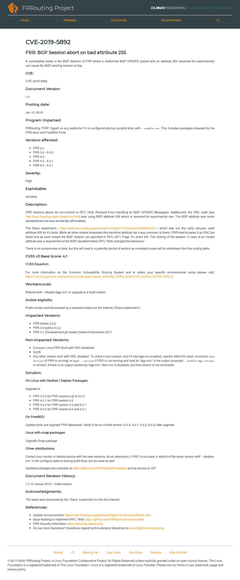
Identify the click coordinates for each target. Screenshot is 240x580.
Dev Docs (135, 552)
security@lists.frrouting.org (146, 528)
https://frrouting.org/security (85, 523)
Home (25, 20)
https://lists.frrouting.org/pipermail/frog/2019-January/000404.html (108, 515)
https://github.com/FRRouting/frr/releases (100, 468)
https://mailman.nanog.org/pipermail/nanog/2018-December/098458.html (108, 228)
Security (156, 552)
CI (217, 20)
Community (118, 20)
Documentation (171, 20)
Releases (70, 20)
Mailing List (90, 552)
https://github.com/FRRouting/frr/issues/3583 (114, 519)
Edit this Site (178, 552)
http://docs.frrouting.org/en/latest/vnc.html (53, 216)
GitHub (58, 552)
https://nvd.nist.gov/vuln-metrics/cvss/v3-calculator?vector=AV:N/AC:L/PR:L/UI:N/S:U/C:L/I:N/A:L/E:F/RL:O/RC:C (100, 276)
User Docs (113, 552)
